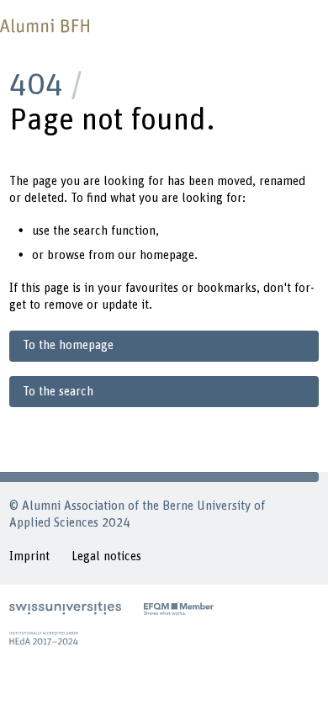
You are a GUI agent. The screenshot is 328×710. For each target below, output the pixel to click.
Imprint (29, 556)
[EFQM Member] (179, 608)
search (90, 231)
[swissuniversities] (65, 608)
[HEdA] (43, 638)
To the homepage (68, 345)
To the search (58, 391)
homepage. (169, 255)
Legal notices (106, 556)
